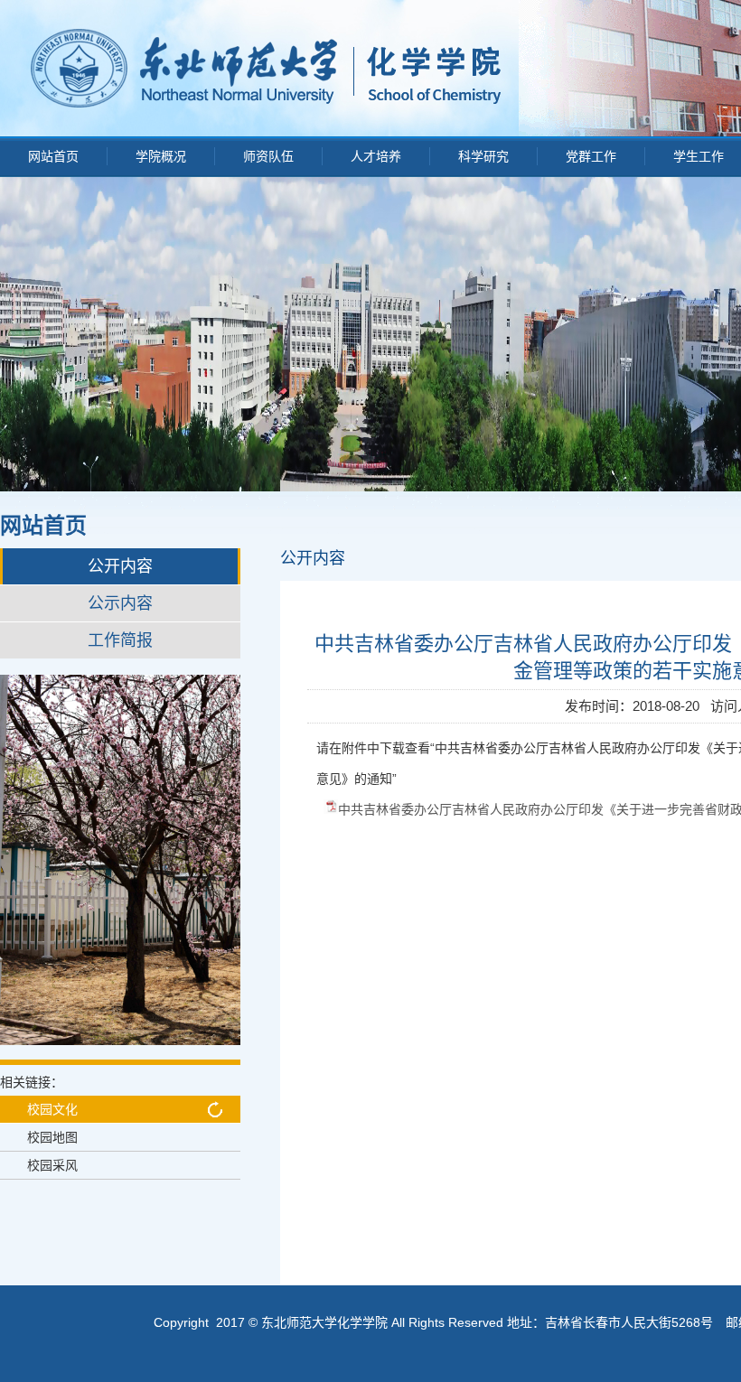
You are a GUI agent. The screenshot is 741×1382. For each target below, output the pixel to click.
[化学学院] (266, 105)
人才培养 (376, 156)
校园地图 (52, 1137)
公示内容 (120, 603)
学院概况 (161, 156)
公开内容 (120, 566)
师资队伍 (268, 156)
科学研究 (483, 156)
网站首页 (53, 156)
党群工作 (591, 156)
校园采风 (52, 1165)
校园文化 (52, 1109)
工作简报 (120, 640)
